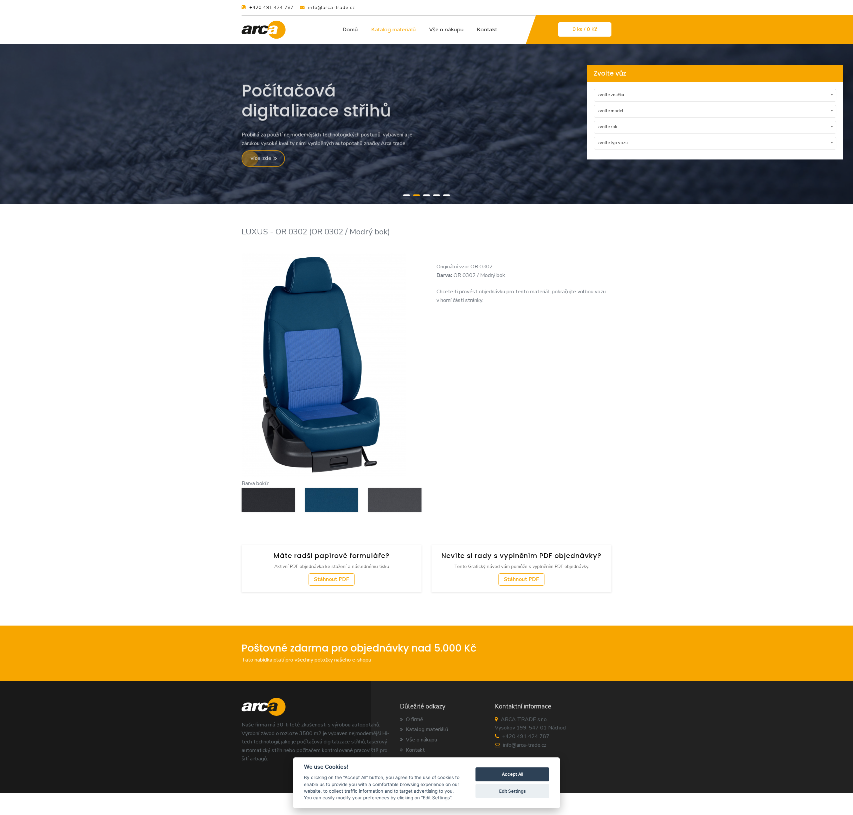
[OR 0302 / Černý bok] (268, 500)
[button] (407, 194)
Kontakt (487, 29)
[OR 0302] (324, 364)
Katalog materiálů (393, 29)
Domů (350, 29)
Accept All (512, 774)
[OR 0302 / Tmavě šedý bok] (395, 500)
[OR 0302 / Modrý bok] (331, 500)
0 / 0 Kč (584, 29)
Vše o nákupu (446, 29)
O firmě (414, 719)
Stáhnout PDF (331, 579)
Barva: (444, 275)
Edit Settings (512, 791)
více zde (262, 159)
